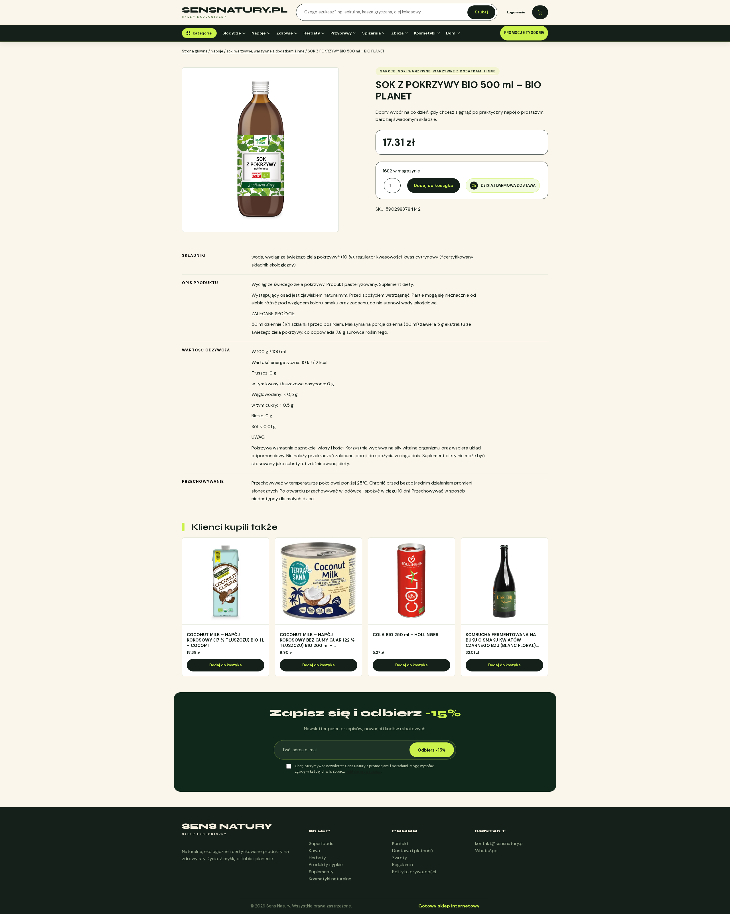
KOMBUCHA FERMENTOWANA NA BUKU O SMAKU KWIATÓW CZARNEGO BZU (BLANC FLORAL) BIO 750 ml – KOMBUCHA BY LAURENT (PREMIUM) (501, 640)
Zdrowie (284, 33)
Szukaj (481, 12)
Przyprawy (341, 33)
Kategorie (202, 33)
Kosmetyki (424, 33)
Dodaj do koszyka (433, 185)
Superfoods (321, 843)
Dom (450, 33)
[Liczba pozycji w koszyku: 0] (540, 12)
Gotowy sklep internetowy (449, 906)
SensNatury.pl (235, 10)
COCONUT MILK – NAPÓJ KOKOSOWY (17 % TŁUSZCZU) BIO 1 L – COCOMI (225, 640)
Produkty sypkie (326, 865)
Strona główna (195, 51)
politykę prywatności (363, 771)
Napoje (259, 33)
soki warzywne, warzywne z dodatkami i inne (265, 51)
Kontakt (400, 843)
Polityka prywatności (414, 872)
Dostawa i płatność (412, 851)
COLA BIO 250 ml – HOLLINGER (406, 635)
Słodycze (231, 33)
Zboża (397, 33)
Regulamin (402, 865)
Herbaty (311, 33)
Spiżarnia (371, 33)
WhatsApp (486, 851)
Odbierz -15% (431, 750)
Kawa (314, 851)
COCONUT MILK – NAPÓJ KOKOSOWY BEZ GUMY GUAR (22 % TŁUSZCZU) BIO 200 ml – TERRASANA (317, 640)
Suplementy (321, 872)
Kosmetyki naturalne (330, 879)
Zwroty (399, 858)
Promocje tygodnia (524, 32)
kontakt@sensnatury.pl (499, 843)
